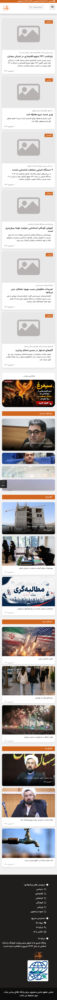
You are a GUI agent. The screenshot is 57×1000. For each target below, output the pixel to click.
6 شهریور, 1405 (9, 824)
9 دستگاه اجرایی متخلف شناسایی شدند (32, 170)
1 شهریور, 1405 (9, 702)
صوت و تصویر (37, 911)
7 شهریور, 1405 (48, 530)
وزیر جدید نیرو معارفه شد (39, 114)
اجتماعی (48, 22)
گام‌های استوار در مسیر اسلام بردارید (34, 350)
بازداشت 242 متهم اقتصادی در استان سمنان (30, 56)
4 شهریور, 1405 (9, 613)
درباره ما (39, 927)
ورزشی (49, 255)
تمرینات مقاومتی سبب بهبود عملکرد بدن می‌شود (32, 290)
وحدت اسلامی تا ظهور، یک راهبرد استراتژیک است (38, 778)
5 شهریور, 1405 (48, 446)
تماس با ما (38, 931)
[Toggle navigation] (51, 7)
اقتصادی (48, 135)
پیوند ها (39, 922)
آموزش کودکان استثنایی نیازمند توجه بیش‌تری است (29, 229)
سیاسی (48, 80)
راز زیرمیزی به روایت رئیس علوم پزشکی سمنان (39, 443)
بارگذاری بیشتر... (28, 376)
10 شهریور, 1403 (9, 71)
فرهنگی (48, 193)
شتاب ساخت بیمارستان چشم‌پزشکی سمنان (39, 526)
